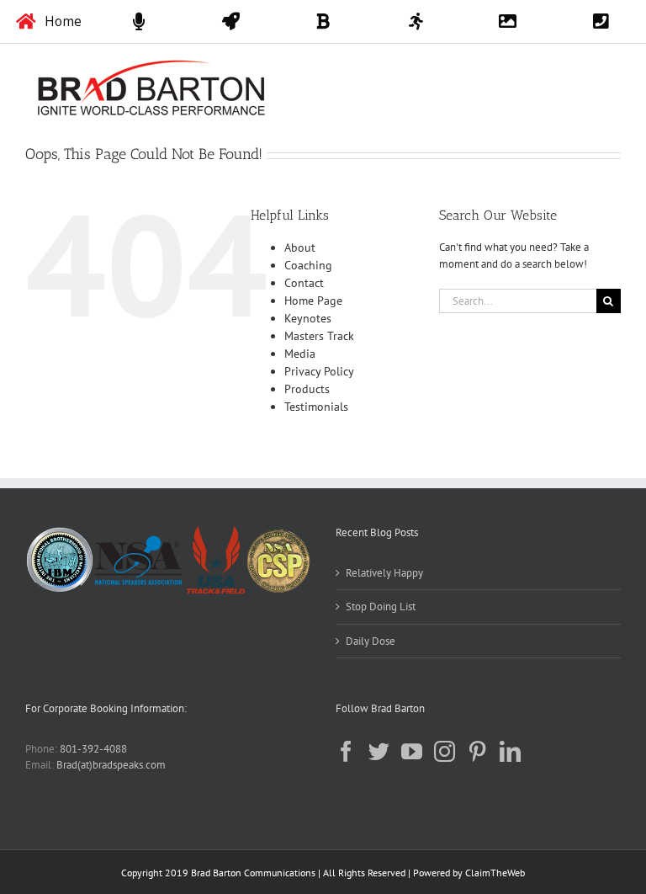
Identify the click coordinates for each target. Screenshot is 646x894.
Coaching (308, 265)
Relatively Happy (384, 573)
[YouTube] (411, 751)
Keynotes (307, 318)
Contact (304, 282)
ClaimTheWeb (495, 872)
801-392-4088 (93, 749)
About (299, 247)
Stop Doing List (381, 606)
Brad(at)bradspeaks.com (111, 765)
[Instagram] (444, 751)
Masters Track (319, 335)
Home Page (313, 300)
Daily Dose (370, 641)
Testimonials (316, 406)
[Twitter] (378, 751)
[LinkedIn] (510, 751)
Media (299, 353)
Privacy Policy (319, 371)
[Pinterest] (477, 751)
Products (307, 388)
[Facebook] (346, 751)
